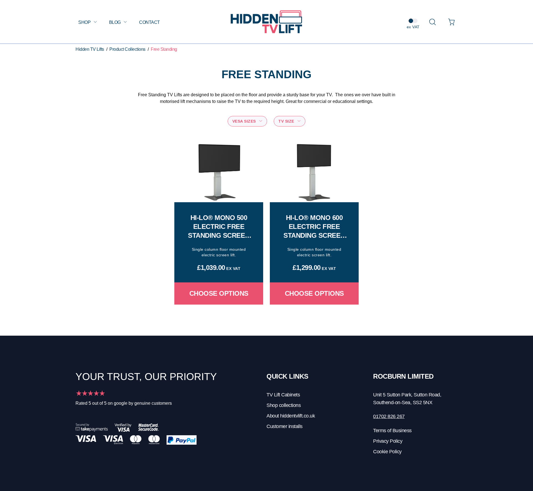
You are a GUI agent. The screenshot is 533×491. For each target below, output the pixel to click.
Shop (85, 22)
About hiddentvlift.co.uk (290, 416)
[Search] (432, 22)
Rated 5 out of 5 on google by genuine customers (124, 403)
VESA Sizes (244, 121)
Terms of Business (392, 430)
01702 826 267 (389, 416)
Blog (115, 22)
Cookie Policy (387, 451)
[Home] (266, 22)
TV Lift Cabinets (283, 395)
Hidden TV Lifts (90, 49)
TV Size (286, 121)
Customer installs (284, 426)
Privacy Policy (387, 441)
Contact (149, 22)
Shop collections (283, 405)
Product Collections (127, 49)
